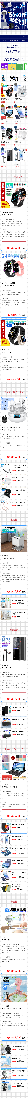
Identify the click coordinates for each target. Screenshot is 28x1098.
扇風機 (23, 40)
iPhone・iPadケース (14, 40)
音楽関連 (4, 40)
